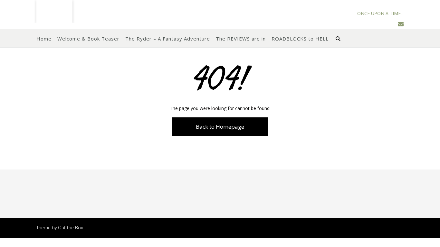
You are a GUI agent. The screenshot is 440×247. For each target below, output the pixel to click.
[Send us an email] (401, 24)
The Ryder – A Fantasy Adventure (167, 38)
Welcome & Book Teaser (88, 38)
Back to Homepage (220, 126)
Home (44, 38)
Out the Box (70, 227)
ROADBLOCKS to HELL (300, 38)
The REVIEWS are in (241, 38)
